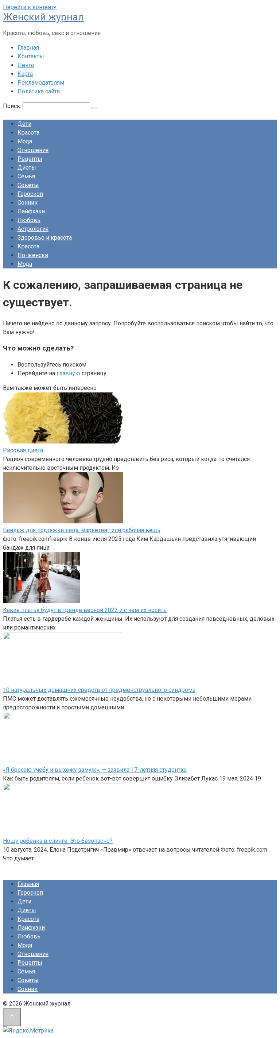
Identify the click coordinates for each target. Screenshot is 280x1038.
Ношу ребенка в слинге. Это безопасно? (58, 840)
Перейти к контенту (30, 7)
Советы (28, 185)
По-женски (33, 255)
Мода (25, 141)
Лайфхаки (31, 211)
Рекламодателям (41, 82)
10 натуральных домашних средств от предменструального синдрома (99, 689)
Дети (24, 123)
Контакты (31, 56)
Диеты (27, 167)
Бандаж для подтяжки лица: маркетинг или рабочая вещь (81, 530)
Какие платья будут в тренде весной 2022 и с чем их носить (85, 610)
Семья (26, 176)
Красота (28, 132)
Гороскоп (30, 193)
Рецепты (30, 158)
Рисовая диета (23, 450)
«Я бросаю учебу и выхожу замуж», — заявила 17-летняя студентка (95, 769)
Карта (25, 73)
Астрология (33, 228)
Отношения (33, 150)
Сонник (28, 202)
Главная (28, 47)
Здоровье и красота (45, 237)
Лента (26, 65)
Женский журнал (43, 17)
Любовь (29, 220)
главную (68, 373)
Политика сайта (39, 91)
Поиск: (13, 105)
